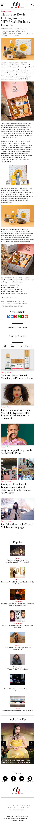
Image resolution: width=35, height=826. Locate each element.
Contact (25, 807)
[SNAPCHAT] (5, 778)
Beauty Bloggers (19, 301)
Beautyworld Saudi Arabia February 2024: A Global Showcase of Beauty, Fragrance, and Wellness (16, 488)
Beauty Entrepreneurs (7, 301)
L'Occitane (5, 306)
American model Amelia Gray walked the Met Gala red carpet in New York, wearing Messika (16, 761)
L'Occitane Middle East (16, 306)
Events (17, 709)
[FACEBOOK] (13, 778)
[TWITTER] (21, 778)
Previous (3, 743)
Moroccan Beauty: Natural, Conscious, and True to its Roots (17, 377)
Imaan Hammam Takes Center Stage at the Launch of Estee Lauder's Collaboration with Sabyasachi (16, 414)
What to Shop (17, 667)
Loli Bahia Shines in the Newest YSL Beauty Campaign (17, 526)
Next (31, 743)
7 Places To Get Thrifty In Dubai (17, 669)
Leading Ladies (17, 602)
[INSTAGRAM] (30, 778)
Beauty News (6, 372)
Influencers (17, 645)
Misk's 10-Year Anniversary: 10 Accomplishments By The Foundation (17, 561)
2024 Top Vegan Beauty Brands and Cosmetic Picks (16, 451)
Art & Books (17, 580)
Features (17, 558)
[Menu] (2, 4)
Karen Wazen (23, 303)
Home (9, 805)
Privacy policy (23, 805)
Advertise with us (18, 810)
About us (12, 807)
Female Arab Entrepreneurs (10, 303)
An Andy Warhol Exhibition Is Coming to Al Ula (17, 710)
